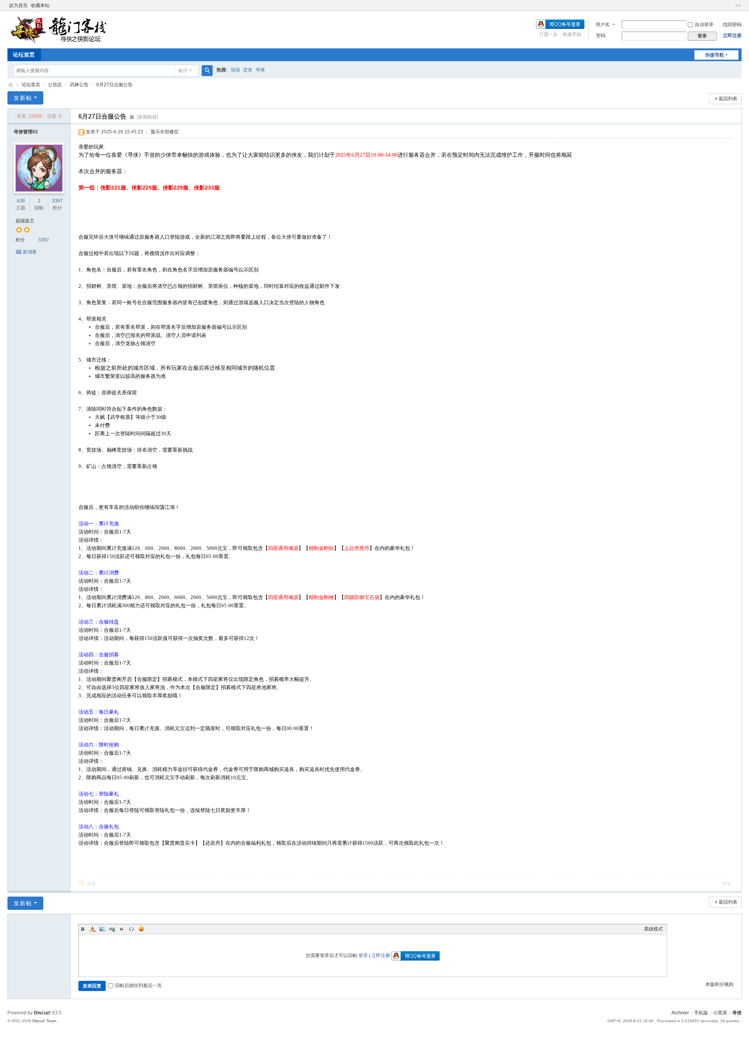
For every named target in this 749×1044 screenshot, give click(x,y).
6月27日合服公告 (114, 84)
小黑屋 (720, 1013)
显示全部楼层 (165, 132)
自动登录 (704, 24)
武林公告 (79, 84)
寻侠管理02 (26, 132)
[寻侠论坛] (64, 29)
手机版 (701, 1013)
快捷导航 (714, 55)
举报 (726, 883)
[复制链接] (147, 117)
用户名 (603, 24)
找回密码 (732, 24)
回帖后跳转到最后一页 (138, 985)
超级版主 (25, 220)
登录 (363, 955)
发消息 (30, 252)
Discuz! (42, 1013)
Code (131, 929)
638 (21, 201)
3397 (57, 201)
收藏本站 (40, 5)
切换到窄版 (738, 5)
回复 (91, 883)
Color (92, 929)
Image (102, 929)
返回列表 (728, 98)
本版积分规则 (719, 984)
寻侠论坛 (10, 84)
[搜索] (207, 70)
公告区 (55, 84)
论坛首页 (24, 54)
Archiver (680, 1013)
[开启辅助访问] (731, 5)
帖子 (183, 70)
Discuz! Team (44, 1021)
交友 (247, 70)
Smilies (141, 929)
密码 (600, 35)
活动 (235, 70)
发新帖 (23, 98)
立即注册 (732, 35)
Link (112, 929)
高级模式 (653, 929)
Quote (122, 929)
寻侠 (260, 70)
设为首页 (18, 5)
